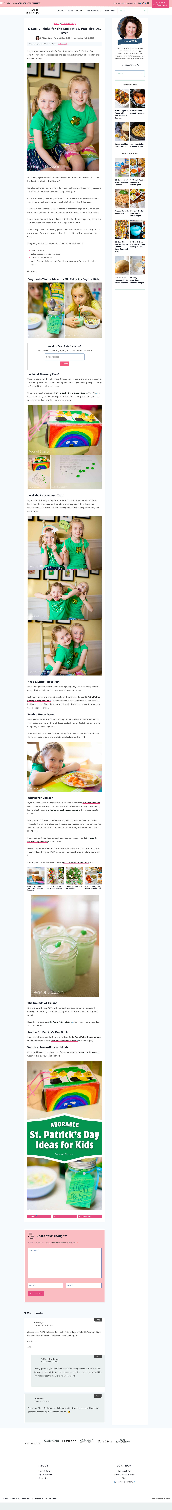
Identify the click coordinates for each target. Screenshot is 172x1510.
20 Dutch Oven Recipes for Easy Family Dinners (137, 244)
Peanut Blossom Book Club (124, 1476)
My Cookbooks (45, 1474)
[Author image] (38, 38)
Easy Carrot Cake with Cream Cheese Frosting (35, 888)
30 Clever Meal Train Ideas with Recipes (122, 182)
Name (32, 1285)
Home (56, 23)
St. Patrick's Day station (61, 1022)
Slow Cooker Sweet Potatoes (137, 112)
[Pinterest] (140, 3)
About (5, 1498)
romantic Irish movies (87, 1052)
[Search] (141, 73)
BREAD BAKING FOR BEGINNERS (124, 3)
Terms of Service (41, 1498)
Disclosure (52, 1498)
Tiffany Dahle (47, 38)
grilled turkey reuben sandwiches (63, 810)
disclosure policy (63, 44)
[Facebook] (144, 3)
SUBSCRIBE (110, 11)
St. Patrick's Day (68, 23)
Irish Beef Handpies (91, 803)
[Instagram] (149, 3)
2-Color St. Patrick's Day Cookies (74, 887)
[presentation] (35, 875)
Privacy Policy (27, 1498)
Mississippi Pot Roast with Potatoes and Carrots (121, 114)
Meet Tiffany (44, 1471)
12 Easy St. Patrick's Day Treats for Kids (54, 887)
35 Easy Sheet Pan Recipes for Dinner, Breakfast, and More (122, 246)
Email (70, 1285)
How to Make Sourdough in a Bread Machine (121, 280)
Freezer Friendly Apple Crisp (122, 212)
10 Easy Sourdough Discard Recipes (137, 280)
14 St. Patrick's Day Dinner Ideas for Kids (93, 887)
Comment (34, 1250)
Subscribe (43, 1478)
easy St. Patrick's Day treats (76, 862)
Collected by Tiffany (124, 1482)
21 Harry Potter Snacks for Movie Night (137, 213)
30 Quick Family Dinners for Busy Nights (137, 182)
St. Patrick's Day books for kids (86, 1037)
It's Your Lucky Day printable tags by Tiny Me (75, 393)
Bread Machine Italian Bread (121, 145)
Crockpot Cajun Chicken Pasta (137, 145)
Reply (98, 1320)
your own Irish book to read (63, 1040)
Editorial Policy (15, 1498)
